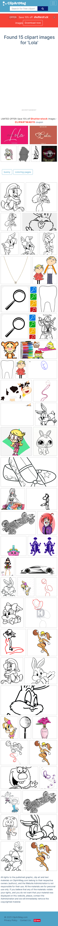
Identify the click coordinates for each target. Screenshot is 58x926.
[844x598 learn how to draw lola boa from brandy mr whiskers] (42, 370)
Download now (33, 22)
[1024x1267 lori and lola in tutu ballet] (11, 803)
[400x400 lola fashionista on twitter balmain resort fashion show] (13, 500)
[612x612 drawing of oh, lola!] (45, 729)
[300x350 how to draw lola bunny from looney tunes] (13, 644)
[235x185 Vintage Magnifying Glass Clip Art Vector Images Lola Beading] (19, 300)
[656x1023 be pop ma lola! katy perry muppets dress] (7, 567)
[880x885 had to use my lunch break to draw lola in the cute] (16, 442)
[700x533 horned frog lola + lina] (42, 547)
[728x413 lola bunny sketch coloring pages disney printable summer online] (29, 702)
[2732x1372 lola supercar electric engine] (36, 567)
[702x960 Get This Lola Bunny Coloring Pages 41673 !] (29, 244)
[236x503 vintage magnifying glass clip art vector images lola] (25, 729)
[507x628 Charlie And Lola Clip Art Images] (45, 271)
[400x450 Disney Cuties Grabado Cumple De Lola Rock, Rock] (10, 351)
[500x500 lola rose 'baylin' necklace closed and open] (45, 392)
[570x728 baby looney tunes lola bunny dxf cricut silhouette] (26, 588)
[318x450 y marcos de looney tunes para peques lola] (9, 729)
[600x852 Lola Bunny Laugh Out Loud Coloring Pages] (48, 244)
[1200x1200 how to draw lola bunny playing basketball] (42, 644)
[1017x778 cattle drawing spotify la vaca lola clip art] (16, 392)
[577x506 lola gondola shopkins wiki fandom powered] (13, 547)
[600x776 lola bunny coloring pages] (12, 672)
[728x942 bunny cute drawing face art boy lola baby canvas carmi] (45, 442)
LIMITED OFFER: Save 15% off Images (28, 119)
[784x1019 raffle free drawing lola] (47, 524)
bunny (7, 172)
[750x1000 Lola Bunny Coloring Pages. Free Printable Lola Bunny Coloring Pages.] (12, 198)
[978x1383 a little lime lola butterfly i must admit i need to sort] (48, 779)
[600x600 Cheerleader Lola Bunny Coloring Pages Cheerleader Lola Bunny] (41, 198)
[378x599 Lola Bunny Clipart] (48, 300)
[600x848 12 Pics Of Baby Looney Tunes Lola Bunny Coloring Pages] (9, 244)
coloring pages (23, 172)
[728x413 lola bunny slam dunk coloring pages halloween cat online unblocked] (29, 473)
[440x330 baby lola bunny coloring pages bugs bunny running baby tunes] (38, 829)
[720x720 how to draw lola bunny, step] (41, 614)
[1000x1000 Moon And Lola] (16, 271)
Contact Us (25, 920)
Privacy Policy (10, 920)
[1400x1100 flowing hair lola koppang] (41, 500)
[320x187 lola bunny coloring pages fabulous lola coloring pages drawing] (40, 223)
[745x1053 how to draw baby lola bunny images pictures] (12, 614)
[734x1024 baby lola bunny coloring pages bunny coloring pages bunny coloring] (8, 588)
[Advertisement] (29, 78)
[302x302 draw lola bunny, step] (46, 588)
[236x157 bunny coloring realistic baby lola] (19, 779)
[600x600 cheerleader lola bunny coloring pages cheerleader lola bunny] (11, 223)
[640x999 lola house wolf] (9, 828)
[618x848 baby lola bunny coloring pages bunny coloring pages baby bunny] (12, 857)
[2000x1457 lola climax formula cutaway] (18, 524)
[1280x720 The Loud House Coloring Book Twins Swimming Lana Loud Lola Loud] (39, 351)
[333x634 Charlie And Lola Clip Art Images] (20, 370)
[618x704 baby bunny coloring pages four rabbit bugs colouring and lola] (46, 415)
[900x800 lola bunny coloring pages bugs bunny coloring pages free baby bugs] (41, 672)
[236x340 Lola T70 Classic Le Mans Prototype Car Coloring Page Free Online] (47, 327)
